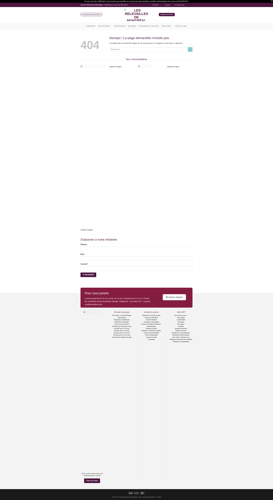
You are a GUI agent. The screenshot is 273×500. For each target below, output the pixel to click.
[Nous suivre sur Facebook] (187, 5)
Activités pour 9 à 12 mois (122, 333)
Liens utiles (175, 337)
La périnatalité (181, 320)
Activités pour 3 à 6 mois (121, 328)
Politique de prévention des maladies (181, 339)
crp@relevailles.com (93, 304)
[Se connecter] (180, 14)
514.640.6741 (136, 301)
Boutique (132, 26)
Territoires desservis (181, 328)
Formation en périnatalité (151, 322)
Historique (181, 322)
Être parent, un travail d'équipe (121, 315)
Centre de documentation (151, 333)
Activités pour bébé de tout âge (121, 337)
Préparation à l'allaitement (122, 320)
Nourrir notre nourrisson (122, 324)
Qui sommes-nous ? (181, 315)
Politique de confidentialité (181, 341)
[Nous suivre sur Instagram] (189, 5)
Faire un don (181, 26)
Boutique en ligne (151, 328)
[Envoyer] (190, 49)
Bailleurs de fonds (181, 330)
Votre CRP (166, 26)
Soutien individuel (151, 320)
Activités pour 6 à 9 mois (121, 330)
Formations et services (149, 26)
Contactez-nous (185, 337)
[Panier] (185, 14)
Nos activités (104, 26)
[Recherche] (191, 14)
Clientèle (181, 326)
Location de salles (151, 337)
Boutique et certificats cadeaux (151, 330)
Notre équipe (181, 317)
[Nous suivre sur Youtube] (191, 5)
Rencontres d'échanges (122, 322)
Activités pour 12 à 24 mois (121, 335)
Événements (119, 26)
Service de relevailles (151, 317)
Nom (82, 254)
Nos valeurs (181, 324)
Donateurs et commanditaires (181, 333)
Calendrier (91, 26)
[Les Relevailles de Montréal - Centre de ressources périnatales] (136, 15)
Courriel (84, 264)
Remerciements (185, 335)
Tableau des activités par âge (151, 315)
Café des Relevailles (151, 335)
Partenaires (175, 335)
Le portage (151, 339)
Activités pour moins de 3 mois (121, 326)
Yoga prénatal (122, 317)
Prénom (84, 244)
